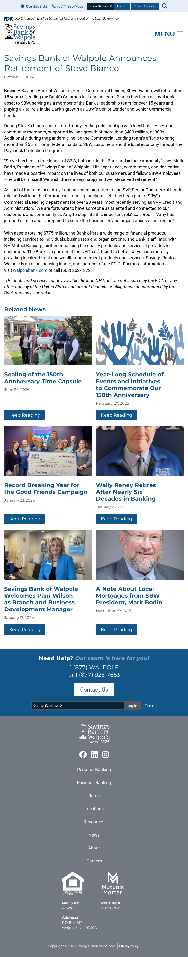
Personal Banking (94, 769)
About (94, 847)
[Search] (164, 6)
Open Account (145, 6)
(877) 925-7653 (69, 6)
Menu (165, 34)
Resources (94, 821)
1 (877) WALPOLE (94, 667)
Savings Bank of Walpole (96, 946)
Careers (94, 860)
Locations (94, 808)
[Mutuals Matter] (113, 893)
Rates (94, 795)
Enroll (150, 705)
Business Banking (94, 782)
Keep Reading (24, 415)
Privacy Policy (128, 946)
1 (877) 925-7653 (97, 674)
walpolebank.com (30, 270)
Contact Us (36, 6)
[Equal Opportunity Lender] (73, 893)
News (94, 834)
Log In (121, 6)
